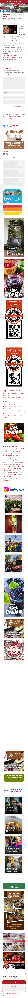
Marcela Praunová (10, 18)
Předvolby (14, 990)
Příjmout (14, 982)
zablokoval (14, 886)
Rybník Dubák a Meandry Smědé (11, 411)
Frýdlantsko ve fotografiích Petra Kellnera (14, 393)
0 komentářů (19, 21)
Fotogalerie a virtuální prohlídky (11, 397)
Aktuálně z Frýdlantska (8, 20)
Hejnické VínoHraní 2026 (17, 449)
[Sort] (7, 154)
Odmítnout (14, 986)
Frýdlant (5, 413)
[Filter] (4, 154)
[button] (25, 973)
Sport (9, 21)
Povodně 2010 (6, 404)
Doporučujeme (17, 20)
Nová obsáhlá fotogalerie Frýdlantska (13, 400)
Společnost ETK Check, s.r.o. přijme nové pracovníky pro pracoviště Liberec (13, 468)
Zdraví (13, 21)
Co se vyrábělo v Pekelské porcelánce (13, 416)
